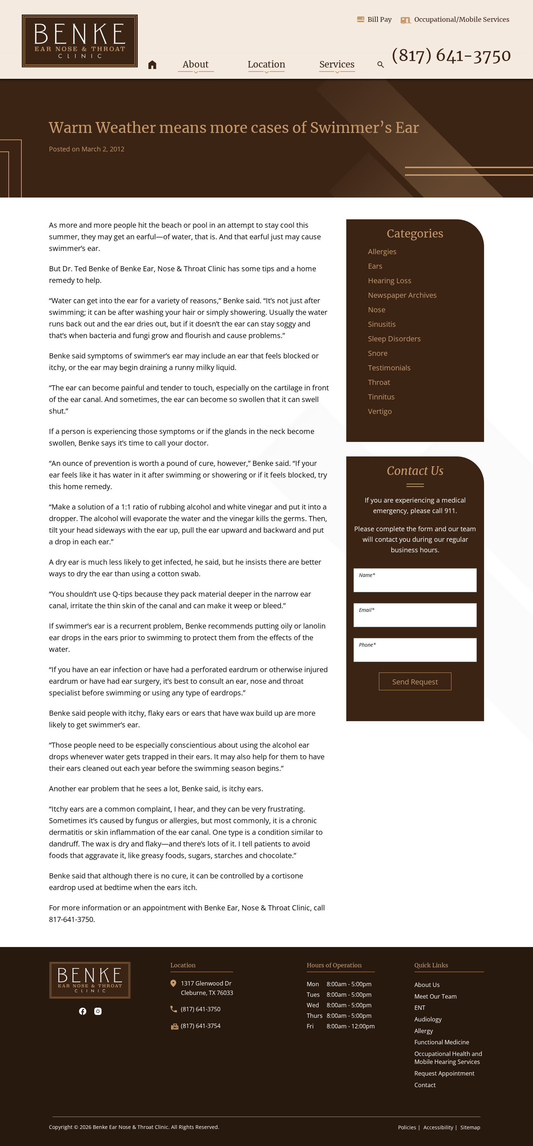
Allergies (382, 251)
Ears (375, 266)
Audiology (428, 1019)
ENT (419, 1008)
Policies (407, 1127)
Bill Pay (380, 19)
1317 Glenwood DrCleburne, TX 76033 (207, 988)
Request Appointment (444, 1073)
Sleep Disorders (394, 339)
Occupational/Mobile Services (461, 19)
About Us (427, 985)
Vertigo (380, 411)
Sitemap (470, 1127)
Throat (379, 382)
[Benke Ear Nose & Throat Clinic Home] (80, 41)
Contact (425, 1085)
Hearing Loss (390, 280)
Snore (378, 353)
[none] (196, 66)
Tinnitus (381, 397)
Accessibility (438, 1127)
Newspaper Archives (402, 295)
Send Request (415, 681)
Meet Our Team (435, 996)
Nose (376, 309)
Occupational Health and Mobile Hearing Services (448, 1058)
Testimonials (389, 368)
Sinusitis (382, 324)
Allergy (423, 1031)
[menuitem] (152, 66)
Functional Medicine (441, 1042)
